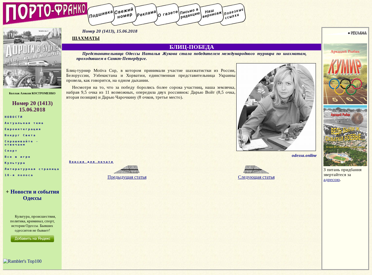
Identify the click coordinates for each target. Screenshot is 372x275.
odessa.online (304, 155)
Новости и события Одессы (34, 195)
